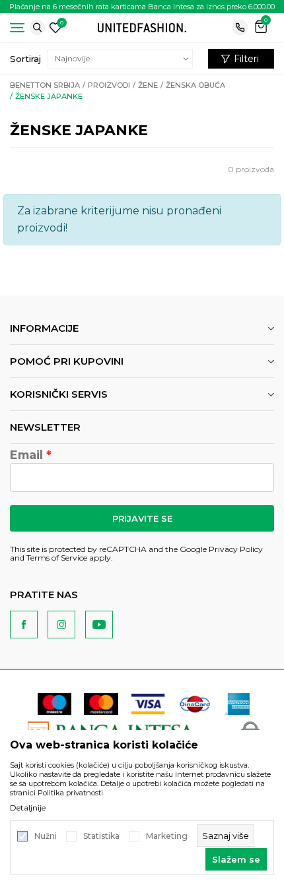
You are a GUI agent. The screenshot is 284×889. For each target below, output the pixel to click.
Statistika (101, 836)
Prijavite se (142, 518)
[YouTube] (99, 624)
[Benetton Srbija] (142, 26)
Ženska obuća (195, 85)
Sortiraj (25, 58)
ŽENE (148, 85)
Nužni (45, 836)
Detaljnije (28, 808)
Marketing (167, 836)
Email (26, 455)
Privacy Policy (236, 549)
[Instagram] (61, 624)
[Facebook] (24, 624)
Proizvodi (109, 85)
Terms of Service (56, 558)
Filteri (246, 59)
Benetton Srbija (45, 85)
